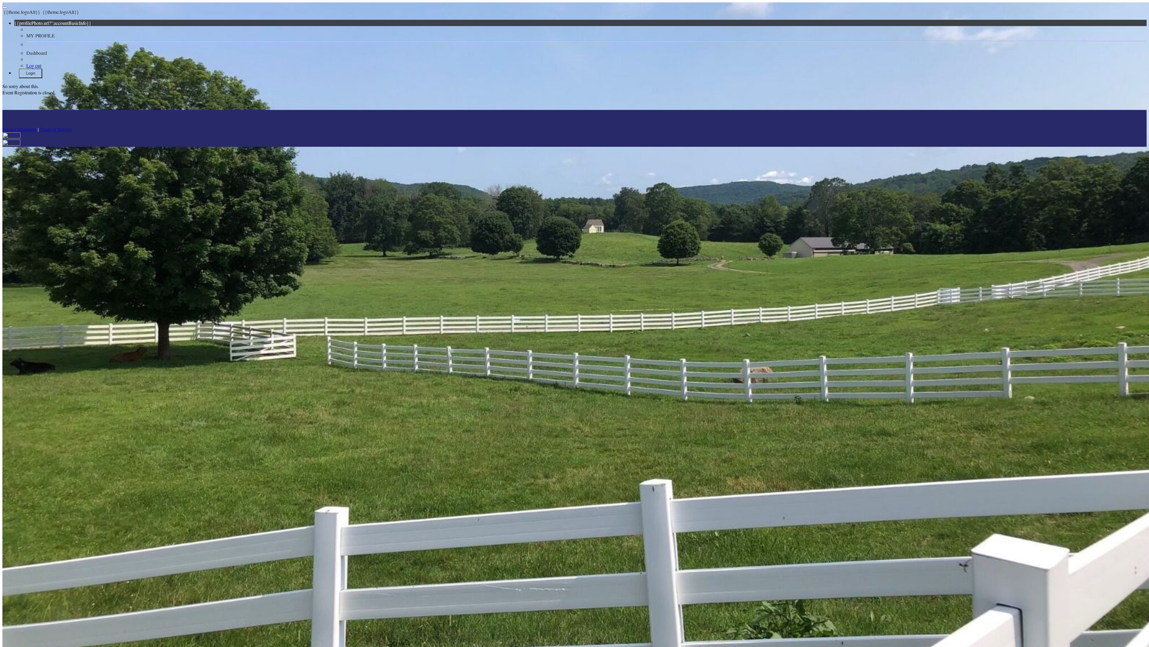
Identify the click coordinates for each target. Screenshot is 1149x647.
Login (30, 73)
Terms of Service (56, 129)
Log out (33, 65)
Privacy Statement (19, 129)
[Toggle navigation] (4, 7)
